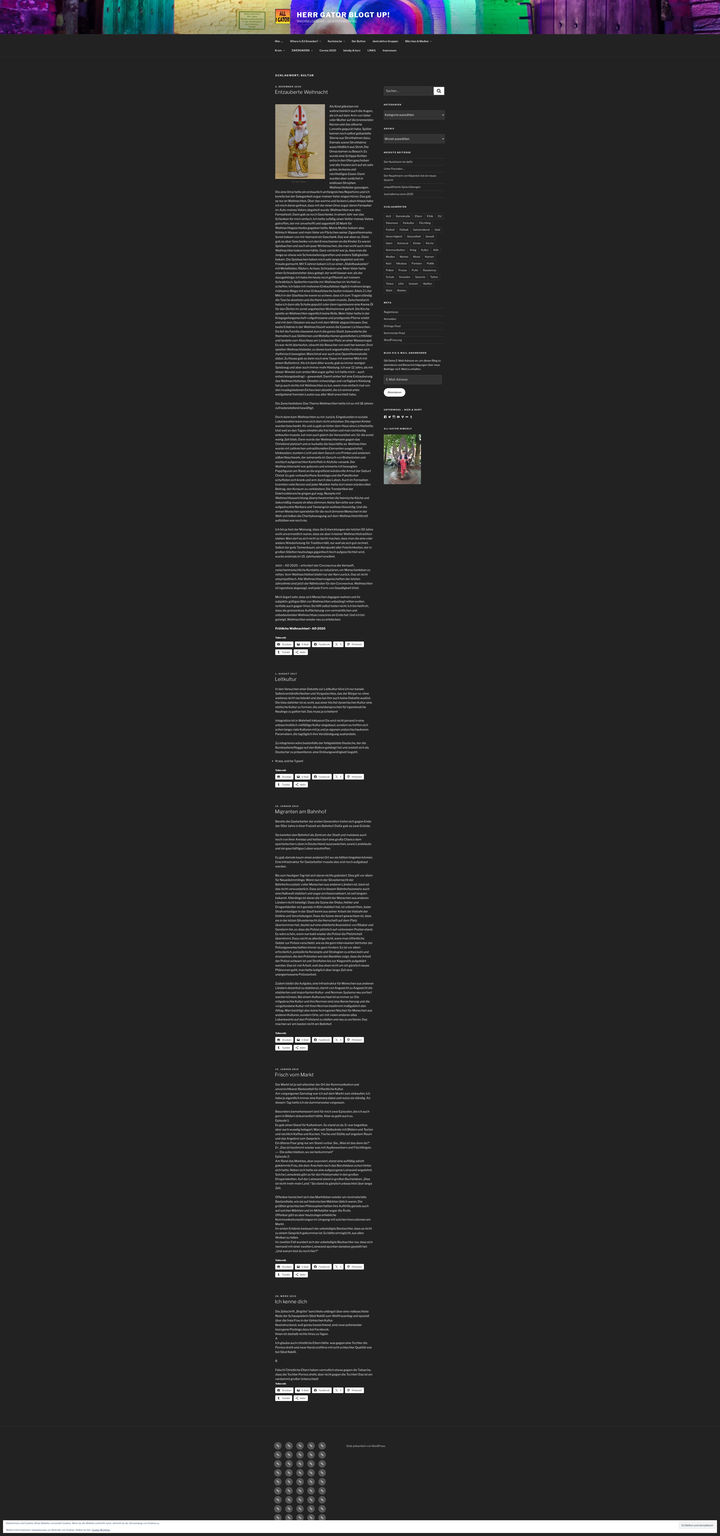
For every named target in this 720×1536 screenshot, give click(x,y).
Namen (429, 256)
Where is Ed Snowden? (304, 41)
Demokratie (403, 216)
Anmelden (390, 318)
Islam (389, 243)
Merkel (404, 256)
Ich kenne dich (291, 1301)
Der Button (358, 41)
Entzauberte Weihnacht (301, 92)
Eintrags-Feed (392, 326)
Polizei (390, 270)
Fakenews (392, 222)
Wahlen (401, 290)
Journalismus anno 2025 (398, 194)
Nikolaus (401, 263)
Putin (415, 270)
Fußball (404, 229)
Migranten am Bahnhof (300, 811)
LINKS (372, 50)
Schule (390, 276)
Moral (416, 256)
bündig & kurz (351, 50)
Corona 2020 (328, 50)
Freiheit (390, 229)
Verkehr (413, 283)
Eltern (418, 216)
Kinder (417, 243)
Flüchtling (425, 222)
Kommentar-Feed (394, 333)
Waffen (427, 283)
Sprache (420, 276)
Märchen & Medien (417, 41)
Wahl (389, 290)
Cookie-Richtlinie (101, 1529)
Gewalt (430, 236)
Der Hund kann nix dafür (398, 161)
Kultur (424, 249)
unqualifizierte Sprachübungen (402, 186)
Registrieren (391, 312)
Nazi (388, 263)
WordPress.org (393, 339)
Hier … (279, 41)
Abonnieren (394, 392)
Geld (437, 229)
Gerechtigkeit (394, 236)
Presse (402, 270)
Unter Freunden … (394, 168)
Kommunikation (395, 249)
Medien (390, 256)
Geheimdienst (421, 229)
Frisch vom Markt (294, 1075)
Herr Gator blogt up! (343, 15)
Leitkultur (286, 679)
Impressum (390, 50)
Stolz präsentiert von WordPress (365, 1445)
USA (401, 283)
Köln (436, 249)
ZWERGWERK (301, 50)
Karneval (402, 243)
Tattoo (434, 276)
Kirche (430, 243)
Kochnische (335, 41)
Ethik (430, 216)
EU (440, 216)
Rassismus (429, 270)
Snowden (404, 276)
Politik (430, 263)
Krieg (413, 249)
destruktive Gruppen (385, 41)
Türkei (389, 283)
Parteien (417, 263)
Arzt (388, 216)
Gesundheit (414, 236)
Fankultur (408, 222)
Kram (278, 50)
